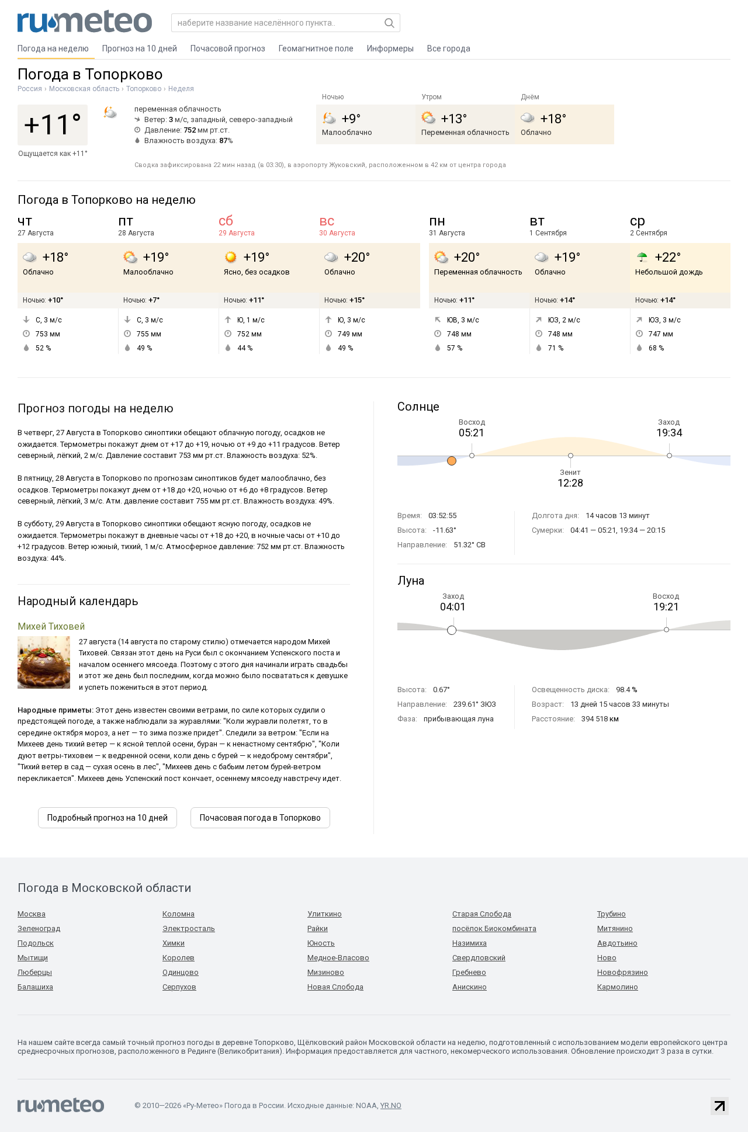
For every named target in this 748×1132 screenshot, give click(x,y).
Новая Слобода (335, 986)
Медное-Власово (338, 957)
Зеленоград (39, 928)
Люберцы (35, 972)
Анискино (469, 986)
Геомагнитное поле (316, 48)
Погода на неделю (53, 48)
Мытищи (33, 957)
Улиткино (324, 913)
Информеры (390, 48)
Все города (448, 48)
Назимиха (469, 943)
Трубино (611, 913)
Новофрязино (622, 972)
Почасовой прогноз (228, 48)
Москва (32, 913)
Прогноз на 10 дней (139, 48)
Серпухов (179, 986)
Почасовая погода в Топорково (260, 817)
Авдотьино (617, 943)
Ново (607, 957)
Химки (173, 943)
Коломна (178, 913)
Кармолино (617, 986)
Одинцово (180, 972)
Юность (321, 943)
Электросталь (188, 928)
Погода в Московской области (104, 888)
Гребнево (469, 972)
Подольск (36, 943)
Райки (317, 928)
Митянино (615, 928)
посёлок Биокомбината (494, 928)
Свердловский (478, 957)
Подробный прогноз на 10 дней (107, 817)
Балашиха (35, 986)
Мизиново (325, 972)
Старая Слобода (481, 913)
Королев (178, 957)
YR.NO (390, 1105)
